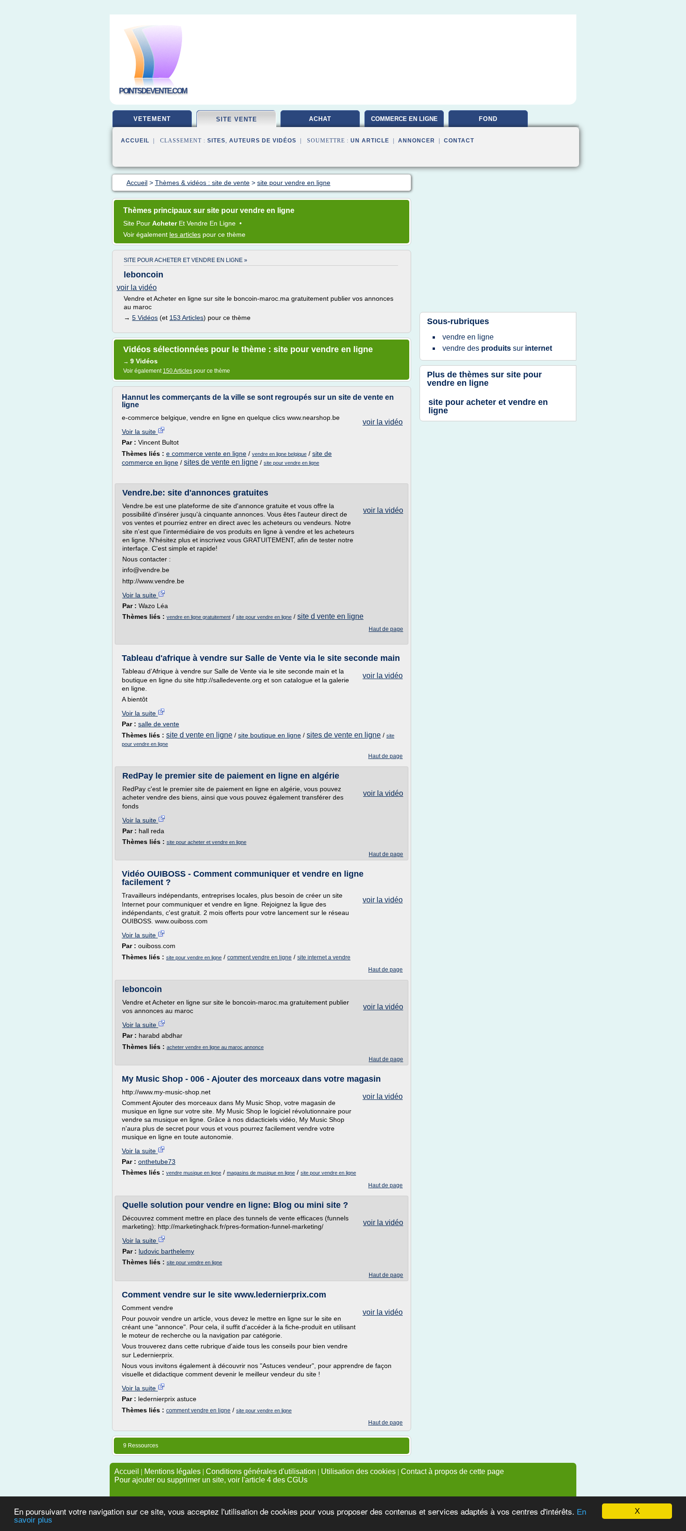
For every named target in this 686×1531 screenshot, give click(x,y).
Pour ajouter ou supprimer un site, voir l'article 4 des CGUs (211, 1480)
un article (369, 140)
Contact (459, 140)
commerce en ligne (404, 118)
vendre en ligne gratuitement (199, 617)
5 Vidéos (145, 317)
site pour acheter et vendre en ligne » (185, 260)
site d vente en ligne (330, 616)
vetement (152, 118)
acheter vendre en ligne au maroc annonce (215, 1047)
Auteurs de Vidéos (262, 140)
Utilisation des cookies (358, 1471)
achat (320, 118)
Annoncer (416, 140)
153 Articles (186, 317)
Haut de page (386, 629)
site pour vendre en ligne (291, 463)
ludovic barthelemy (166, 1251)
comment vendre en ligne (259, 957)
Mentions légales (172, 1471)
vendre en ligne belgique (279, 454)
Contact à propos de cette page (452, 1471)
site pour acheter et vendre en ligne (206, 842)
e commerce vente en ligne (206, 453)
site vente (236, 119)
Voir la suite (140, 431)
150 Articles (177, 371)
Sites (216, 140)
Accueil (135, 140)
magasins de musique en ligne (261, 1173)
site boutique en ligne (269, 735)
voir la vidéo (137, 287)
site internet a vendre (323, 957)
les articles (185, 234)
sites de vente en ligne (221, 462)
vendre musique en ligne (193, 1173)
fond (488, 118)
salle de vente (158, 724)
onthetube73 (156, 1161)
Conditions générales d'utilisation (261, 1471)
